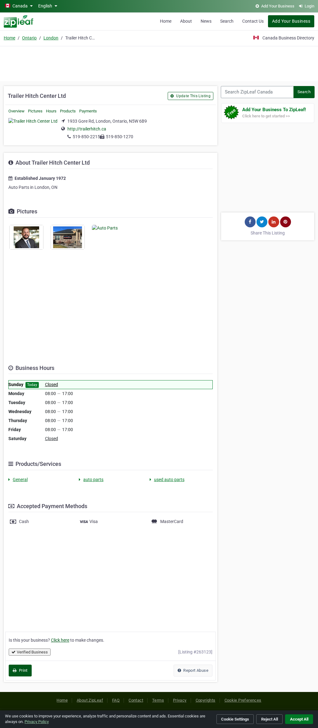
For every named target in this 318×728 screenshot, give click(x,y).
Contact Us (253, 21)
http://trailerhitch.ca (86, 128)
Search (227, 21)
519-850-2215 (86, 136)
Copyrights (206, 700)
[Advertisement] (159, 63)
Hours (51, 111)
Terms (158, 700)
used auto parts (169, 479)
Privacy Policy (37, 721)
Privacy (180, 700)
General (20, 479)
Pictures (35, 111)
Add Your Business (291, 21)
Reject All (269, 719)
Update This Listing (193, 96)
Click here (60, 640)
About (186, 21)
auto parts (93, 479)
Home (165, 21)
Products (68, 111)
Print (22, 670)
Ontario (29, 37)
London (50, 37)
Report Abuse (195, 670)
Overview (16, 111)
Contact (136, 700)
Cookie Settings (235, 719)
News (206, 21)
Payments (88, 111)
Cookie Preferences (243, 700)
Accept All (299, 719)
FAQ (116, 700)
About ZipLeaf (90, 700)
